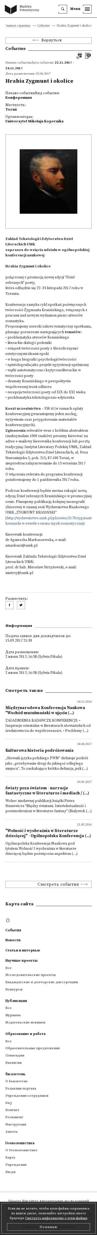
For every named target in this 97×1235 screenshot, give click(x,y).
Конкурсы (13, 989)
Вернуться (51, 40)
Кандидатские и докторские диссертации (41, 982)
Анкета (11, 1131)
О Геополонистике (21, 1150)
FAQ (8, 1103)
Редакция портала (20, 1088)
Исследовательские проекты (30, 975)
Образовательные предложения (32, 1048)
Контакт (12, 1110)
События (43, 26)
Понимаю (49, 1227)
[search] (62, 9)
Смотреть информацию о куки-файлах (56, 1218)
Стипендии (14, 1055)
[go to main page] (23, 10)
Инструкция (15, 1124)
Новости (12, 940)
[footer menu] (8, 920)
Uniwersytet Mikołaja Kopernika (34, 121)
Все (8, 968)
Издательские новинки (25, 1022)
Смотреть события (58, 884)
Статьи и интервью (22, 950)
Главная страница (17, 26)
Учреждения (15, 1165)
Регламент (14, 1117)
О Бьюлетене (16, 1081)
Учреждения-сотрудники (26, 1096)
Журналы (12, 1015)
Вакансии (13, 1062)
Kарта (10, 1157)
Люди (10, 1172)
